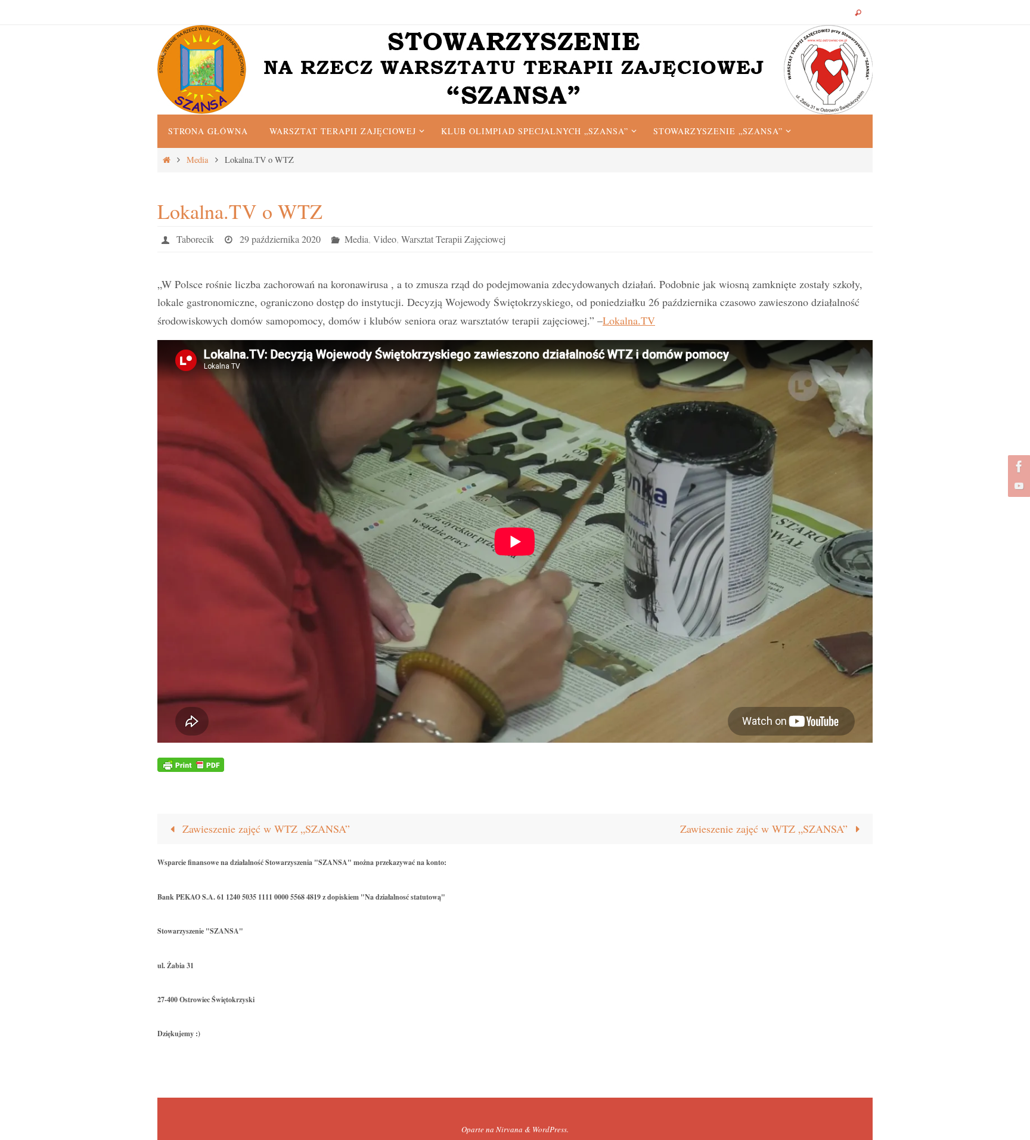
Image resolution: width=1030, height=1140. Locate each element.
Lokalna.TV (629, 320)
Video (384, 239)
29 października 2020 (280, 239)
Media (197, 159)
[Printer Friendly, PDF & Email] (190, 763)
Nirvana (509, 1129)
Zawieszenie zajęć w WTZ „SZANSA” (264, 828)
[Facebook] (1017, 466)
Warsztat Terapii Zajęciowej (453, 239)
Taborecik (195, 239)
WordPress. (550, 1129)
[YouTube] (1017, 485)
